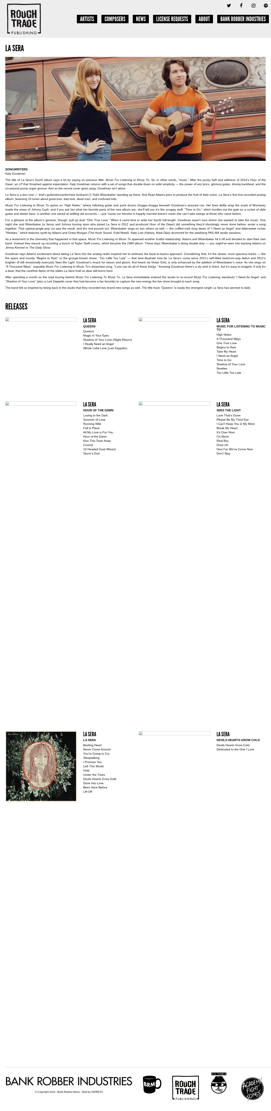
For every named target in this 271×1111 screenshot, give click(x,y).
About (204, 19)
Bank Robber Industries (243, 19)
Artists (87, 19)
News (141, 19)
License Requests (172, 19)
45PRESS (97, 1091)
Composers (115, 19)
